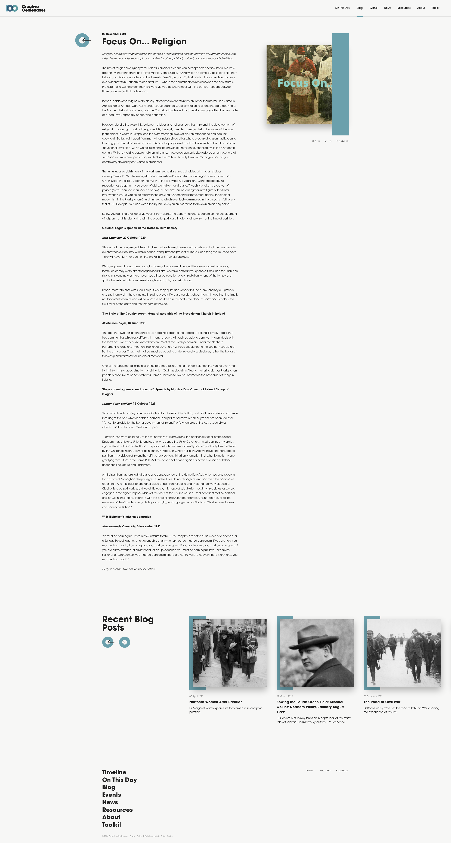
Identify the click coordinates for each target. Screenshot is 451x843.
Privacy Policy (136, 836)
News (387, 8)
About (421, 8)
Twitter (328, 141)
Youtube (325, 771)
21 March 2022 (285, 696)
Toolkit (435, 8)
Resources (403, 8)
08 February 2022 (373, 696)
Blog (360, 8)
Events (373, 8)
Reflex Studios (167, 836)
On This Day (342, 8)
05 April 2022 (196, 696)
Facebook (342, 141)
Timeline (114, 773)
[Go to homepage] (25, 8)
